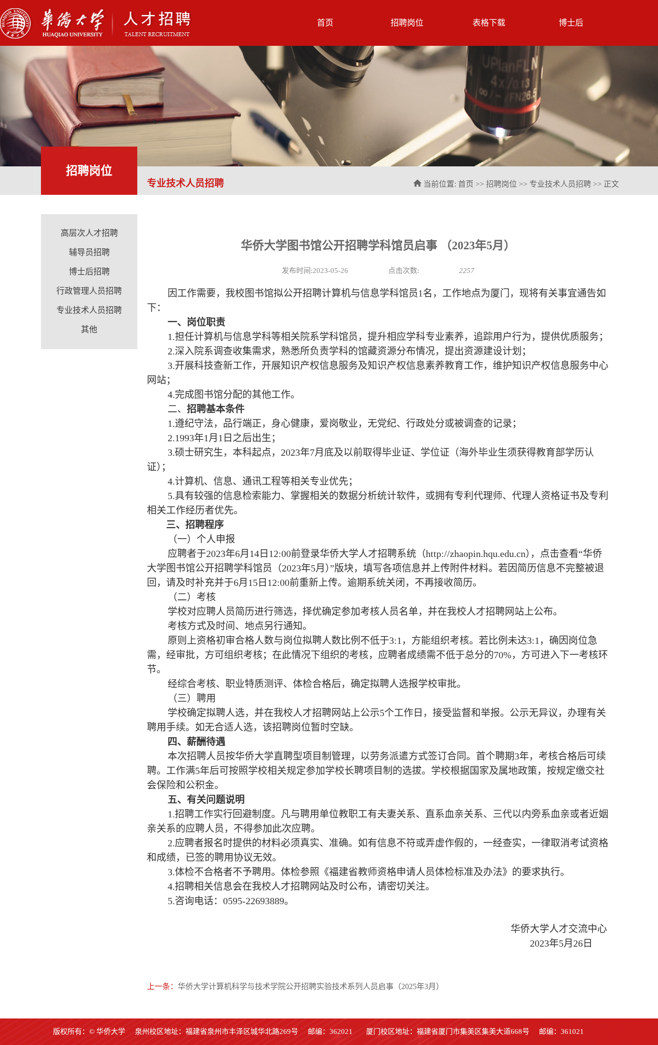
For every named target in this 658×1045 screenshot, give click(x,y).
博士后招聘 (89, 271)
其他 (89, 329)
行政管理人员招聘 (89, 291)
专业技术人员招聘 (560, 184)
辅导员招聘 (89, 252)
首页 (325, 22)
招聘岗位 (407, 22)
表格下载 (489, 22)
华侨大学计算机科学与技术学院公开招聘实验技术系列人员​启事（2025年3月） (311, 986)
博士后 (571, 22)
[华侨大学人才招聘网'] (96, 37)
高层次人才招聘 (89, 233)
